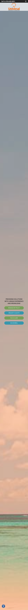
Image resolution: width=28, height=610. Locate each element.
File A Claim (14, 318)
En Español (14, 323)
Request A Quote (14, 313)
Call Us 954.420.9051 (8, 1)
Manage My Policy (14, 308)
